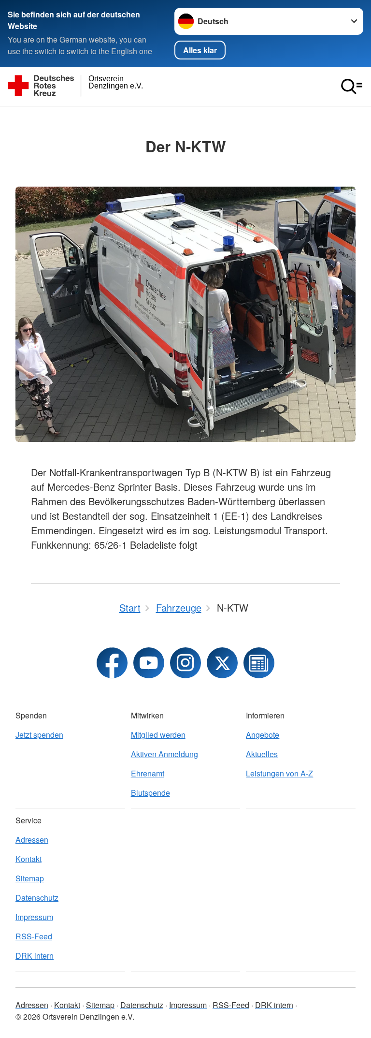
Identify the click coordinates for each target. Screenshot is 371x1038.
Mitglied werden (158, 734)
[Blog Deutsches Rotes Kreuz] (258, 662)
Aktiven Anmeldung (164, 754)
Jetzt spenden (39, 734)
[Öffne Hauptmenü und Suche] (351, 86)
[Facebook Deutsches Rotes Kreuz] (112, 662)
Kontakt (28, 858)
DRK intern (34, 955)
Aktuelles (262, 754)
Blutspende (150, 792)
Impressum (34, 916)
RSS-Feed (33, 936)
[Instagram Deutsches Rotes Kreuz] (185, 662)
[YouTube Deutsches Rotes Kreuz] (148, 662)
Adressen (31, 839)
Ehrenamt (147, 773)
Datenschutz (36, 897)
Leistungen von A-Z (279, 773)
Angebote (262, 734)
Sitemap (29, 878)
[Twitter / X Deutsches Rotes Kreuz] (222, 662)
